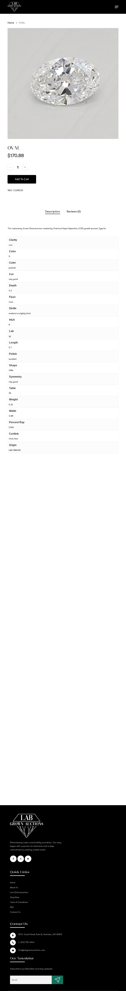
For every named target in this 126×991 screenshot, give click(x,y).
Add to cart (22, 179)
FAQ (12, 907)
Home (11, 22)
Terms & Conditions (19, 902)
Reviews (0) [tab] (74, 211)
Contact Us (15, 912)
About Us (14, 887)
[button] (116, 7)
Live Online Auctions (19, 892)
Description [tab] (52, 211)
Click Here (13, 439)
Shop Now (14, 897)
